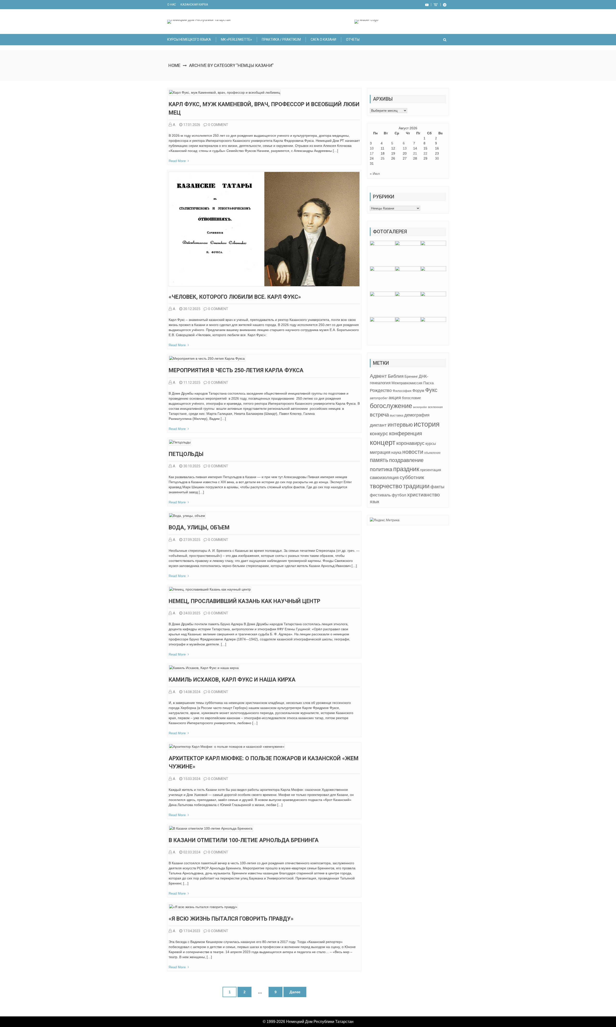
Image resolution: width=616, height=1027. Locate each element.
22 (425, 153)
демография (417, 414)
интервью (400, 425)
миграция (380, 452)
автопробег (379, 398)
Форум (418, 390)
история (427, 424)
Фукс (431, 390)
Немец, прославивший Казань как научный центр (244, 601)
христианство (423, 494)
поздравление (406, 460)
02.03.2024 (191, 852)
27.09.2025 (191, 540)
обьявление (432, 453)
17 (372, 153)
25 (383, 158)
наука (396, 452)
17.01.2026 (191, 125)
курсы (430, 444)
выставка (396, 415)
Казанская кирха (194, 4)
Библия (396, 376)
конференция (405, 433)
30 (437, 158)
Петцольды (186, 454)
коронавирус (410, 443)
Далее (294, 992)
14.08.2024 (191, 692)
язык (374, 501)
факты (437, 486)
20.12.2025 (191, 309)
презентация (430, 470)
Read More (177, 161)
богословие (411, 398)
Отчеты (352, 39)
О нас (171, 4)
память (379, 460)
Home (174, 65)
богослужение (391, 406)
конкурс (379, 433)
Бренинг (411, 376)
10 (372, 148)
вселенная (435, 407)
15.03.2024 (191, 779)
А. (174, 125)
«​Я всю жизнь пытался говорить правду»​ (231, 919)
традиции (416, 486)
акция (395, 397)
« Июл (375, 174)
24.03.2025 (191, 613)
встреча (379, 415)
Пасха (428, 383)
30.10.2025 (191, 466)
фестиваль (380, 495)
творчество (386, 486)
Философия (402, 391)
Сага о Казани (323, 39)
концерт (382, 442)
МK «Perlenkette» (236, 39)
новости (412, 452)
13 (405, 148)
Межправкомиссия (406, 383)
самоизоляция (384, 477)
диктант (378, 425)
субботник (412, 477)
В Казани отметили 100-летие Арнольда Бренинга (244, 840)
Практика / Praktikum (281, 39)
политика (381, 469)
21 (415, 153)
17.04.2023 (191, 931)
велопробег (420, 407)
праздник (406, 469)
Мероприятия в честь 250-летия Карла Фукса (236, 370)
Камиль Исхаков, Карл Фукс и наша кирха (232, 679)
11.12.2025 (191, 382)
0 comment (218, 125)
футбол (399, 495)
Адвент (378, 376)
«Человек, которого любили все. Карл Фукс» (235, 297)
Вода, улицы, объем (199, 527)
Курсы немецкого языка (189, 39)
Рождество (381, 390)
